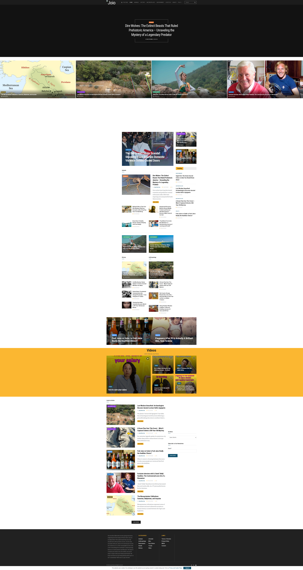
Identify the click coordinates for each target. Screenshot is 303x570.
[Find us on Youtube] (195, 565)
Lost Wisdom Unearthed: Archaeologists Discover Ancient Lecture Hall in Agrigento (98, 94)
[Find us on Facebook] (191, 565)
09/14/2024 (136, 213)
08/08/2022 (136, 287)
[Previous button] (123, 149)
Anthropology (151, 2)
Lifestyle (168, 2)
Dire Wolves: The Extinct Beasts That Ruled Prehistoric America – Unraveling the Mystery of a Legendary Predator (151, 30)
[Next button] (172, 149)
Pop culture (151, 543)
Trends (150, 545)
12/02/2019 (121, 393)
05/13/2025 (81, 96)
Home (131, 2)
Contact (164, 545)
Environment (160, 2)
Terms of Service (166, 539)
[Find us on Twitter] (193, 565)
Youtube (125, 2)
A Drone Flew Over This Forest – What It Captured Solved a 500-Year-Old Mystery (186, 140)
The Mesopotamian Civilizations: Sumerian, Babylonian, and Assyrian (18, 94)
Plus (179, 2)
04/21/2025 (232, 96)
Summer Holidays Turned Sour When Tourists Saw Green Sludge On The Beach (160, 246)
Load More (136, 522)
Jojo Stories (150, 39)
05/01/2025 (163, 289)
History (143, 2)
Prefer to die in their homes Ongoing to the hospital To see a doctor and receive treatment (185, 388)
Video (110, 386)
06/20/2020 (136, 309)
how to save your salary (117, 390)
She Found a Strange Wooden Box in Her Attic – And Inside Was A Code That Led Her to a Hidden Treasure (166, 296)
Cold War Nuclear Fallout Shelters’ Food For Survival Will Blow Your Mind (139, 283)
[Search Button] (195, 2)
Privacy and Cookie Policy (175, 568)
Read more (156, 202)
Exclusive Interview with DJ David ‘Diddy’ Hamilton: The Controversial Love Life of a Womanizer (253, 94)
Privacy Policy (165, 541)
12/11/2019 (157, 393)
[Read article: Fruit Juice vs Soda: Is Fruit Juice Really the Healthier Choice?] (121, 460)
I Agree (187, 568)
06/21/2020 (136, 298)
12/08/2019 (181, 393)
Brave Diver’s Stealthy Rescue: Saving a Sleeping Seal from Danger (139, 222)
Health (174, 2)
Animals (136, 2)
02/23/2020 (159, 344)
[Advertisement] (151, 116)
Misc (149, 541)
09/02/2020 (154, 251)
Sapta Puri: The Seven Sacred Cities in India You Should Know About (170, 94)
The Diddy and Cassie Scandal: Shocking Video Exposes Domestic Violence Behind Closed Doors (145, 157)
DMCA (163, 543)
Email (170, 448)
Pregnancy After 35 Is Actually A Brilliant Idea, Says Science (174, 339)
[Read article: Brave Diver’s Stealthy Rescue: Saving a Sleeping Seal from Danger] (126, 223)
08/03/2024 (138, 164)
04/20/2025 (5, 96)
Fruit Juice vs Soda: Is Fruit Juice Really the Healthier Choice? (184, 158)
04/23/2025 (181, 162)
